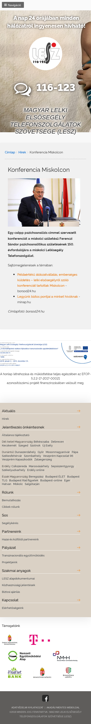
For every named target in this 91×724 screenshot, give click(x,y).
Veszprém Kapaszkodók (17, 459)
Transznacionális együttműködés (23, 555)
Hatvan (6, 484)
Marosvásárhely (39, 466)
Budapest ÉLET (55, 476)
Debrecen (57, 441)
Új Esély (47, 445)
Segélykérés (10, 523)
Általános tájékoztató (15, 435)
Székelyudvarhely (13, 470)
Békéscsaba (41, 441)
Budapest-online (51, 480)
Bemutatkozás (11, 500)
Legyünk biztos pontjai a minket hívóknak (47, 296)
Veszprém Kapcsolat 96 (58, 455)
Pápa (75, 452)
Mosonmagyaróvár (58, 452)
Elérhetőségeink (12, 608)
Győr (41, 452)
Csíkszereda (19, 466)
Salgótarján (32, 484)
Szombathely (32, 455)
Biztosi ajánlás (11, 591)
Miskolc (18, 484)
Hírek (22, 152)
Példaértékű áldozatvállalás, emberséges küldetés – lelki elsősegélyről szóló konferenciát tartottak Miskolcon (47, 280)
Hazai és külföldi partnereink (20, 539)
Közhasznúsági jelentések (18, 585)
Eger (67, 480)
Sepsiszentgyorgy (62, 466)
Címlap (10, 152)
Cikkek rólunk (11, 506)
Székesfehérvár (12, 455)
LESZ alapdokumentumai (18, 578)
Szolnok (35, 445)
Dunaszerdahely (25, 452)
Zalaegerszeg (43, 459)
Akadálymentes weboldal (63, 707)
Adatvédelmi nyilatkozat (27, 707)
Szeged (23, 445)
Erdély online (35, 470)
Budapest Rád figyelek (23, 480)
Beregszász (36, 476)
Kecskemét (9, 445)
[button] (13, 5)
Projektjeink (9, 562)
